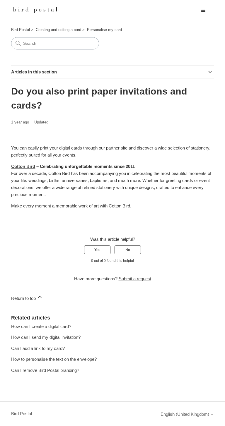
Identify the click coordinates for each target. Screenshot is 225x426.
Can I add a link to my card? (38, 348)
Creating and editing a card (58, 30)
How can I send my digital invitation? (46, 337)
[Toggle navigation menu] (203, 10)
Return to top (24, 298)
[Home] (35, 10)
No (127, 250)
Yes (97, 250)
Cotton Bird (23, 166)
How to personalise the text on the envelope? (54, 359)
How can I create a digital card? (41, 326)
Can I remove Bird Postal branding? (45, 370)
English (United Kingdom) (185, 414)
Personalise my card (104, 30)
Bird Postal (20, 30)
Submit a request (135, 278)
